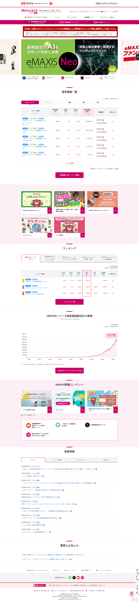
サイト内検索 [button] (113, 11)
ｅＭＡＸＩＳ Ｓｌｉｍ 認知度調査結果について (35, 532)
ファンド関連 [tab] (57, 460)
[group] (69, 57)
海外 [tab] (84, 102)
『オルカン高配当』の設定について (31, 476)
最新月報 (99, 120)
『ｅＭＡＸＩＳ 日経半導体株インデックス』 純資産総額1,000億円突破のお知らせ (45, 511)
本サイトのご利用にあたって (60, 590)
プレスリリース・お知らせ (107, 17)
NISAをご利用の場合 (41, 590)
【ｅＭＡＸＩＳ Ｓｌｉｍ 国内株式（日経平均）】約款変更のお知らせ (41, 490)
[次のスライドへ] (137, 57)
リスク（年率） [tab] (50, 258)
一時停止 (113, 73)
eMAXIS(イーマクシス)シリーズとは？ (39, 570)
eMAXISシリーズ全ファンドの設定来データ (103, 168)
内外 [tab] (98, 102)
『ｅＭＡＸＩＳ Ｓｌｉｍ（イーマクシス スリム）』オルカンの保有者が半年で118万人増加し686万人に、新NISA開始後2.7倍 (57, 483)
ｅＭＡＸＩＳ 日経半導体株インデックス (37, 281)
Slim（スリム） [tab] (30, 102)
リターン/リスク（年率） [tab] (69, 258)
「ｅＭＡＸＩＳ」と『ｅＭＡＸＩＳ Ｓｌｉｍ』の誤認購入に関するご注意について (45, 559)
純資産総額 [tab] (108, 258)
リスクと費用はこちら (29, 415)
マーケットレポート (72, 17)
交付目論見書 (100, 123)
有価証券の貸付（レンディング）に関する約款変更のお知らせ (39, 497)
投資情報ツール (88, 17)
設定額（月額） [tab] (89, 258)
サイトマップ (92, 11)
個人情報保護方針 (76, 590)
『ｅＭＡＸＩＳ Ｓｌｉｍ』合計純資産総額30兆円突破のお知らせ (40, 518)
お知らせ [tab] (105, 460)
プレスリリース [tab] (81, 460)
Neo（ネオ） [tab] (49, 102)
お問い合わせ (73, 11)
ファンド (57, 17)
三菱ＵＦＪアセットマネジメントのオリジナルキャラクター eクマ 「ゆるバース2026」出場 (47, 504)
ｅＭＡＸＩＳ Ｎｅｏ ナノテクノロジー (36, 288)
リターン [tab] (31, 258)
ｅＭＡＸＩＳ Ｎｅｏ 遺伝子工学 (34, 294)
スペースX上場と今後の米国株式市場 (32, 525)
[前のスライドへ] (1, 57)
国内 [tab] (69, 102)
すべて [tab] (33, 460)
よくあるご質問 (81, 11)
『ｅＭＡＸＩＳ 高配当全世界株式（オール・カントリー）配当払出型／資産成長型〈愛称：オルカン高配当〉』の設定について (58, 469)
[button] (131, 594)
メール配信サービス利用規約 (95, 590)
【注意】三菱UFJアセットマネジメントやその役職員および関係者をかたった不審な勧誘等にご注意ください (52, 554)
